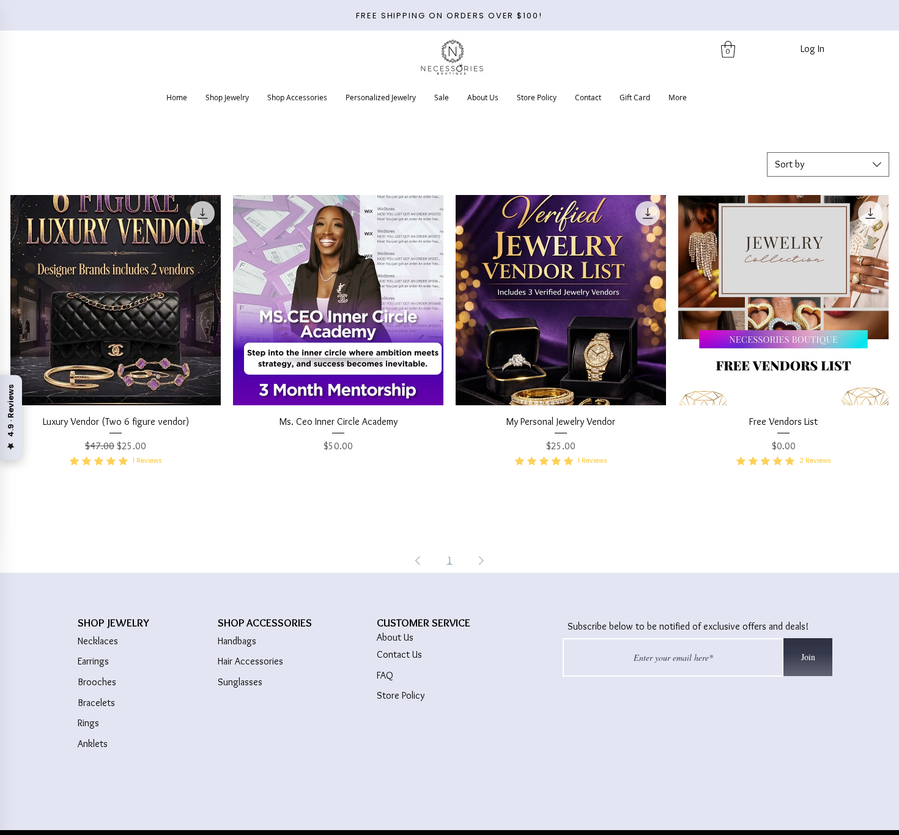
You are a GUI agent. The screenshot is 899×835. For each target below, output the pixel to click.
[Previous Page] (417, 560)
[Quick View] (115, 300)
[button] (728, 49)
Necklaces (98, 641)
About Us (395, 637)
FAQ (385, 675)
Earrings (93, 661)
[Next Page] (481, 560)
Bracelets (96, 702)
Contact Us (399, 654)
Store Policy (400, 695)
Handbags (237, 641)
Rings (88, 723)
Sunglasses (240, 682)
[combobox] (828, 164)
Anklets (93, 743)
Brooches (97, 682)
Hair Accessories (250, 661)
